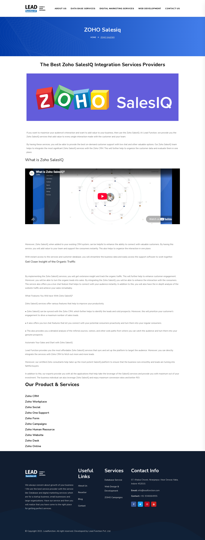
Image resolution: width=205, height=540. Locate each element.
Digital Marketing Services (117, 8)
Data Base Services (83, 8)
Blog (80, 499)
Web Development (149, 8)
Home (93, 37)
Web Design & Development (112, 488)
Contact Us (172, 8)
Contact (81, 505)
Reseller (82, 492)
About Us (61, 8)
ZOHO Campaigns (114, 497)
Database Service (113, 480)
